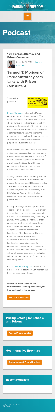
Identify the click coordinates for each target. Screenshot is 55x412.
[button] (27, 16)
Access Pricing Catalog (20, 333)
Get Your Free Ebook (19, 297)
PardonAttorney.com (16, 113)
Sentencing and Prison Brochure (25, 362)
